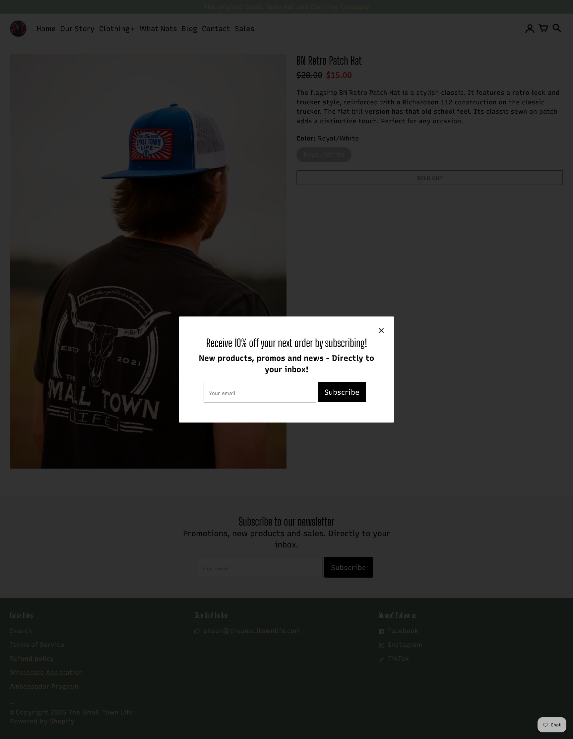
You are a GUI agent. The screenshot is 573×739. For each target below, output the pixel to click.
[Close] (381, 330)
